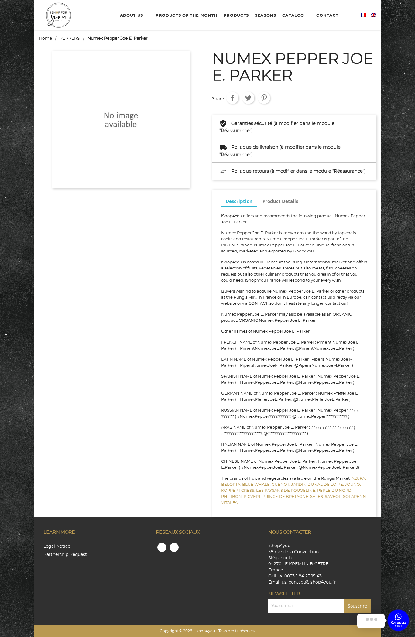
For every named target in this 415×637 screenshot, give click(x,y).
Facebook (161, 547)
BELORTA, (231, 485)
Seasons (265, 16)
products (236, 16)
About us (132, 16)
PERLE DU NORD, (334, 491)
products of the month (187, 16)
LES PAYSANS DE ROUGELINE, (286, 491)
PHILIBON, (232, 497)
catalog (293, 16)
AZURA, (359, 479)
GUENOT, (281, 485)
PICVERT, (253, 497)
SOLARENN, (355, 497)
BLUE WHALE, (257, 485)
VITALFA (229, 503)
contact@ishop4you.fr (312, 582)
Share (232, 98)
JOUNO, (353, 485)
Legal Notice (56, 546)
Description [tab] (239, 201)
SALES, (317, 497)
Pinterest (264, 98)
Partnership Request (65, 555)
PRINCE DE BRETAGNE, (286, 497)
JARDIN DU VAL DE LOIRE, (318, 485)
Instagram (174, 547)
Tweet (248, 98)
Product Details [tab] (280, 201)
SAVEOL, (334, 497)
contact (327, 16)
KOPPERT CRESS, (238, 491)
